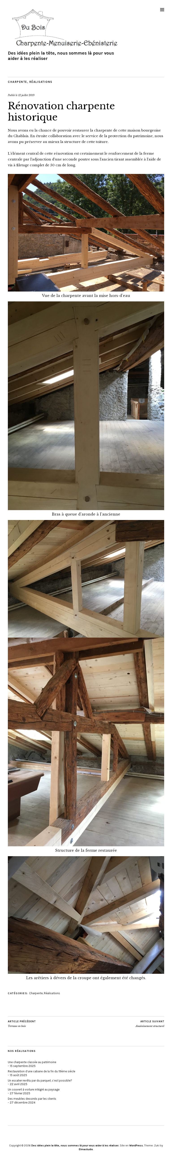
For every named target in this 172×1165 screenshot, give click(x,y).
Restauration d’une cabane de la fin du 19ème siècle (41, 1071)
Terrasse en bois (22, 1024)
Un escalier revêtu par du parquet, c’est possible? (40, 1080)
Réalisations (40, 81)
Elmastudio (86, 1149)
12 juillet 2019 (26, 95)
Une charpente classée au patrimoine (32, 1062)
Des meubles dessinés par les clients (32, 1098)
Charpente (17, 81)
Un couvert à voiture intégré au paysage (34, 1089)
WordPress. (136, 1145)
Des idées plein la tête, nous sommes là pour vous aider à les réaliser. (75, 1145)
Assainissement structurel (149, 1024)
